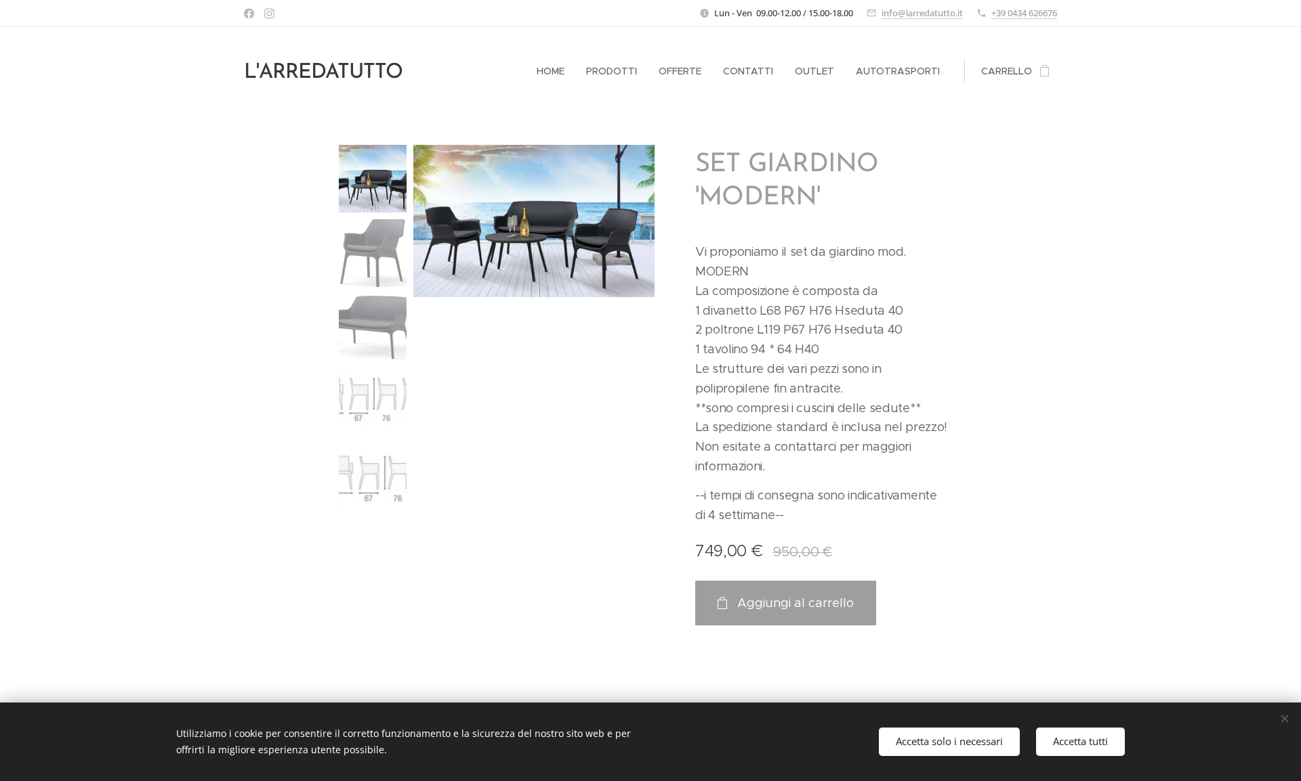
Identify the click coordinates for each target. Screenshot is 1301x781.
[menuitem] (554, 71)
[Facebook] (249, 13)
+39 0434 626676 (1024, 13)
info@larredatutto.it (922, 13)
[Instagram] (269, 13)
